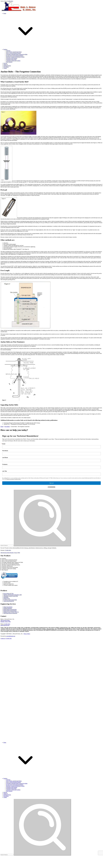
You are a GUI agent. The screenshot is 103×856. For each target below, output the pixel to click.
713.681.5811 (10, 1)
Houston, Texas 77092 (6, 621)
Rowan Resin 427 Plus (8, 593)
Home (4, 13)
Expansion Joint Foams (11, 59)
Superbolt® (5, 597)
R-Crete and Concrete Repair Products (14, 55)
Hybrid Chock (6, 598)
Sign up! (51, 483)
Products (5, 49)
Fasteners (8, 50)
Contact (5, 68)
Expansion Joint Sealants (11, 58)
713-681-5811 (7, 624)
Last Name (5, 457)
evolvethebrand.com (10, 636)
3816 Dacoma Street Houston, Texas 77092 (10, 552)
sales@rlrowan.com (5, 625)
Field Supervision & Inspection (10, 613)
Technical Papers (7, 65)
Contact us (3, 638)
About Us (5, 64)
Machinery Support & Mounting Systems (15, 57)
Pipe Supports (9, 62)
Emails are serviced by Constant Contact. (14, 479)
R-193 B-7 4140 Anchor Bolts (10, 599)
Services (5, 63)
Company (4, 464)
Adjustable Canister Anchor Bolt (10, 596)
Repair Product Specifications (9, 610)
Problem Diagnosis (7, 608)
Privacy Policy (27, 633)
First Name (5, 450)
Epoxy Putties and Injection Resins (14, 51)
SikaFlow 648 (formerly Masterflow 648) (12, 594)
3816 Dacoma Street (5, 620)
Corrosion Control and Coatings (13, 60)
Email (3, 443)
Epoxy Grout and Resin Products (13, 53)
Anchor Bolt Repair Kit (8, 601)
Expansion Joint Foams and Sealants (10, 567)
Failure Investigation (7, 606)
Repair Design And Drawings (10, 609)
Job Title (4, 471)
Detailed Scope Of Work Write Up (11, 612)
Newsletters (6, 67)
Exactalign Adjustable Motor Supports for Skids (16, 54)
